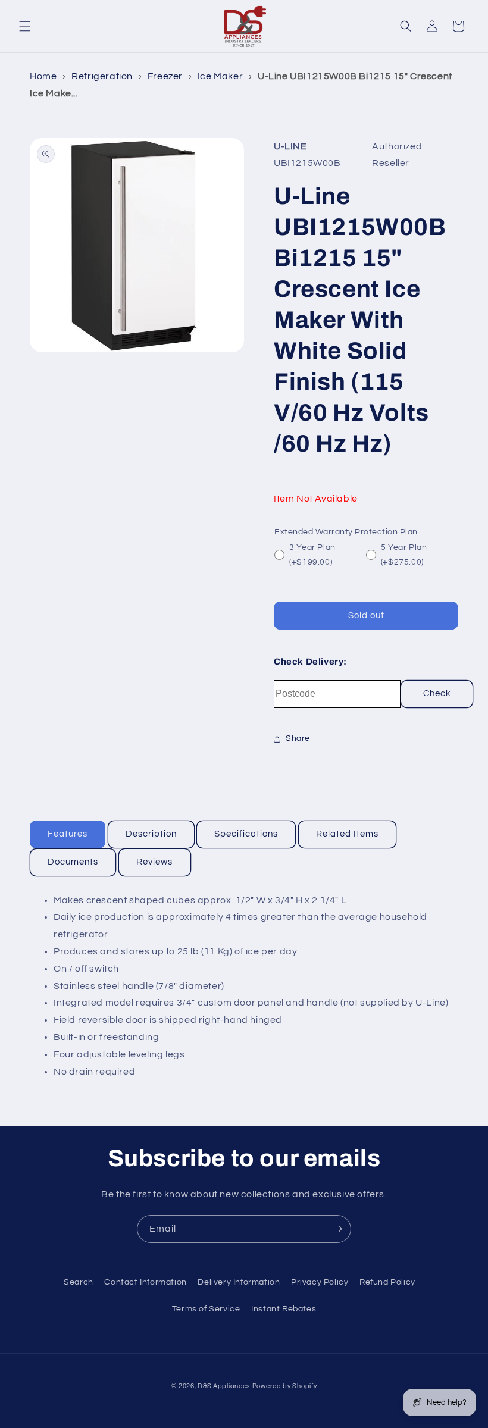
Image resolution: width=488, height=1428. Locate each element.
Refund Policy (387, 1282)
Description (151, 833)
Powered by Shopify (284, 1386)
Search (78, 1282)
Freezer (165, 76)
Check (437, 693)
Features (67, 833)
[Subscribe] (337, 1229)
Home (43, 76)
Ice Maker (220, 76)
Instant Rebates (283, 1309)
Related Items (347, 833)
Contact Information (145, 1282)
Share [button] (298, 738)
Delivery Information (239, 1282)
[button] (25, 26)
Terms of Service (206, 1309)
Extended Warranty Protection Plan (346, 532)
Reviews (154, 861)
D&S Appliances (224, 1386)
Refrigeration (102, 76)
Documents (73, 861)
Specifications (246, 833)
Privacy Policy (319, 1282)
